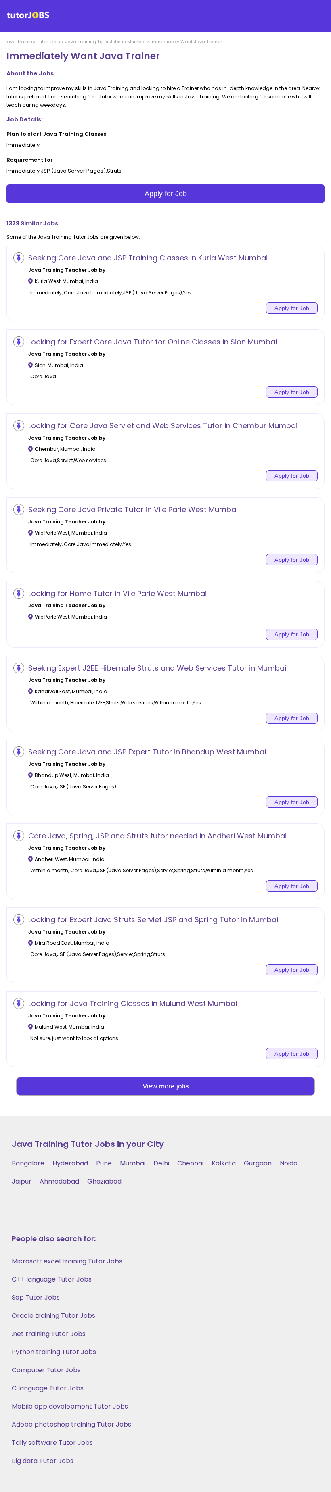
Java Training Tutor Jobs (32, 41)
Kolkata (224, 1163)
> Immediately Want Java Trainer (184, 41)
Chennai (190, 1163)
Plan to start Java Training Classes (56, 134)
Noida (288, 1163)
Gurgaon (258, 1163)
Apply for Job (166, 194)
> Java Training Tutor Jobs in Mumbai (103, 41)
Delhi (161, 1163)
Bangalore (28, 1163)
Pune (104, 1163)
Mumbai (132, 1163)
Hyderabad (70, 1163)
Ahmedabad (59, 1181)
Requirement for (29, 160)
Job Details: (24, 119)
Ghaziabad (104, 1181)
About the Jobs (30, 73)
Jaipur (21, 1181)
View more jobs (165, 1086)
